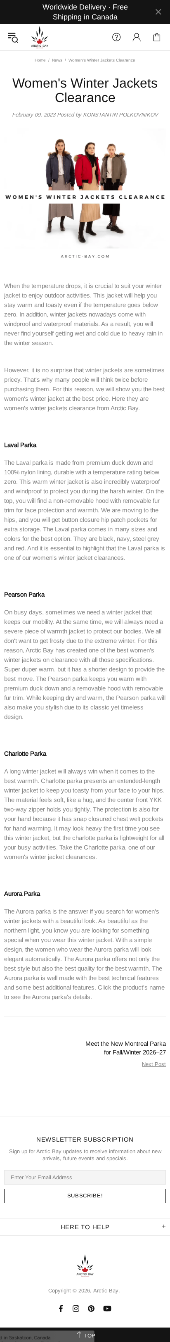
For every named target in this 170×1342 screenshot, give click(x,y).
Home (40, 60)
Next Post (154, 1064)
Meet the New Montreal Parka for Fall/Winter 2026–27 (125, 1048)
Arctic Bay (39, 37)
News (57, 60)
